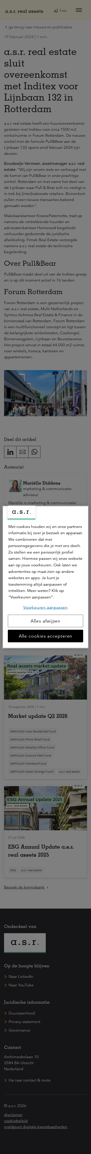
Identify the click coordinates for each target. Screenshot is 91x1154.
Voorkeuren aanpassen (45, 607)
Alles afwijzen (46, 621)
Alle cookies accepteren (46, 636)
